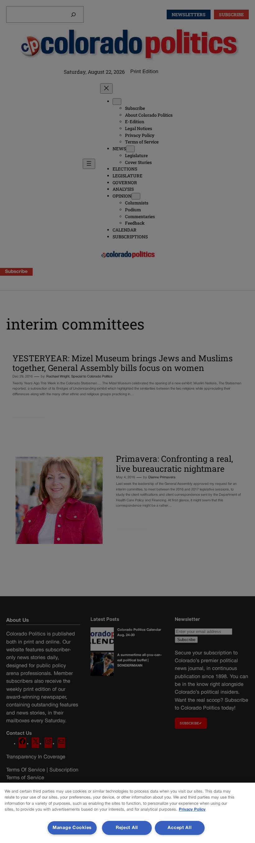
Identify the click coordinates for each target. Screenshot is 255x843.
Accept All (180, 828)
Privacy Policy (192, 810)
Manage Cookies (72, 828)
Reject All (127, 828)
